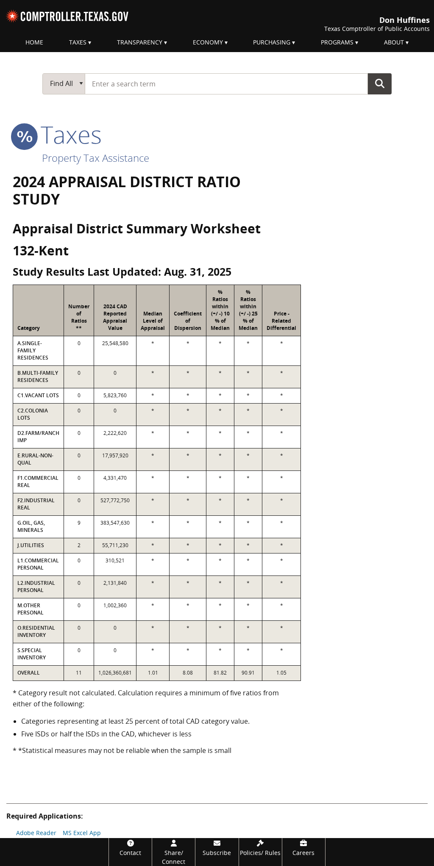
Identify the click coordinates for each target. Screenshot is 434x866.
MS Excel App (82, 833)
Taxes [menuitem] (77, 42)
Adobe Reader (36, 833)
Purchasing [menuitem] (271, 42)
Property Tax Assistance (95, 158)
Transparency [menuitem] (139, 42)
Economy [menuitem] (208, 42)
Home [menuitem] (34, 42)
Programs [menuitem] (337, 42)
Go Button (380, 83)
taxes (68, 134)
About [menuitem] (394, 42)
